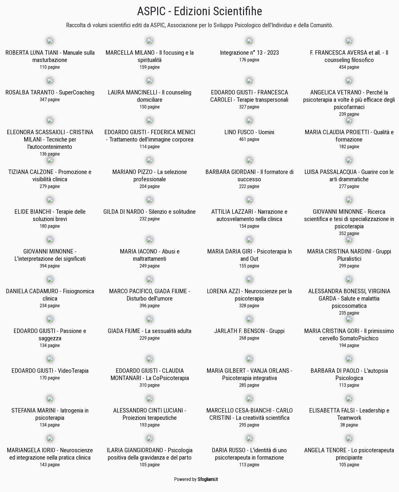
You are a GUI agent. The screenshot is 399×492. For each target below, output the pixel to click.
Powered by (196, 479)
